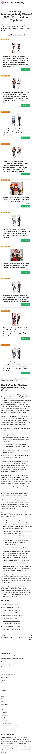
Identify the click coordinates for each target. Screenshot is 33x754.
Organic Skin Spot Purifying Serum (11, 664)
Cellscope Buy (5, 667)
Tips (3, 707)
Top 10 (3, 701)
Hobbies (4, 712)
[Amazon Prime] (28, 204)
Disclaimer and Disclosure (8, 675)
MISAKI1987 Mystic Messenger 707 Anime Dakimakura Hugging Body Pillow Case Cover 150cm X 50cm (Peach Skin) (16, 266)
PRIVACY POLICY (6, 723)
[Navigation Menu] (30, 2)
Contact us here (12, 594)
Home (3, 688)
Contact (3, 683)
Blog (2, 693)
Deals (2, 696)
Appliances (4, 704)
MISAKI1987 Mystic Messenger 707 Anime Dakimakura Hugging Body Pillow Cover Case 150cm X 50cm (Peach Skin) (16, 199)
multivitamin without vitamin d (10, 656)
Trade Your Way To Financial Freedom (12, 658)
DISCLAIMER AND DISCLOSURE (9, 726)
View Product (25, 69)
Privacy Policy (5, 677)
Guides (3, 699)
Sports (3, 709)
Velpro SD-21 (5, 661)
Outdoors (5, 715)
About (3, 680)
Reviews (3, 690)
